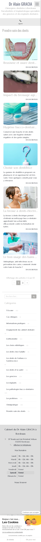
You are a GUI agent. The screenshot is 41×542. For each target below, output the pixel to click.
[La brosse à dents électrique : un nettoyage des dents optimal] (20, 197)
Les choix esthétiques (15, 345)
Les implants (11, 383)
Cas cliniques (11, 317)
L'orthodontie (11, 339)
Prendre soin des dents (15, 411)
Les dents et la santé (14, 370)
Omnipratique (12, 404)
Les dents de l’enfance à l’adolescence (16, 359)
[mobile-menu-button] (37, 4)
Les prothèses (11, 398)
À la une (9, 310)
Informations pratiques (15, 323)
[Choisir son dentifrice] (20, 154)
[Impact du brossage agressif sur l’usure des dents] (20, 82)
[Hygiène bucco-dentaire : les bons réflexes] (20, 114)
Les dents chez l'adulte (15, 352)
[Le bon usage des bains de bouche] (20, 243)
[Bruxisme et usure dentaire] (20, 49)
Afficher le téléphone (22, 445)
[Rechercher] (33, 296)
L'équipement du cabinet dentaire (20, 330)
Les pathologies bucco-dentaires (20, 389)
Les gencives (11, 376)
